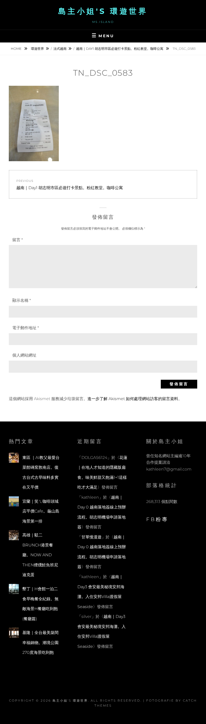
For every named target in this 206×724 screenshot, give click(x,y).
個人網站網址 (24, 355)
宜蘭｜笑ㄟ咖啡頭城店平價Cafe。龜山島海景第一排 (40, 511)
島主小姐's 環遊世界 (103, 11)
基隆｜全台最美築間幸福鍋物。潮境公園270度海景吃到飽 (40, 642)
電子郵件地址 (25, 327)
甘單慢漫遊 (91, 537)
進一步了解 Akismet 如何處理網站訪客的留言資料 (132, 398)
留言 (17, 239)
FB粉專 (157, 519)
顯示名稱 (21, 300)
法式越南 (60, 49)
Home (16, 49)
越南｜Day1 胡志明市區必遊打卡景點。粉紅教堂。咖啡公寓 (120, 49)
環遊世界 (37, 49)
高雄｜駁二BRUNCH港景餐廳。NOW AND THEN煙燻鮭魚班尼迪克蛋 (40, 555)
